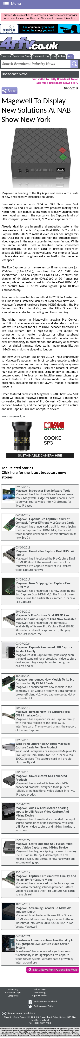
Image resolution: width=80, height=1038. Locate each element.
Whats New (39, 990)
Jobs (53, 56)
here (48, 18)
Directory (6, 56)
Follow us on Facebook (45, 1002)
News (70, 56)
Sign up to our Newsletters (21, 1013)
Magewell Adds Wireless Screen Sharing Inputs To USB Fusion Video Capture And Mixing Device (42, 812)
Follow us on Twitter (44, 1006)
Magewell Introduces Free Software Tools (43, 490)
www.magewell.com (14, 416)
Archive (61, 56)
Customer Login (13, 993)
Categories (13, 996)
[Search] (74, 64)
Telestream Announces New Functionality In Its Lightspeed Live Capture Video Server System (45, 944)
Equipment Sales (22, 56)
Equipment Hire (41, 56)
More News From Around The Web (55, 969)
